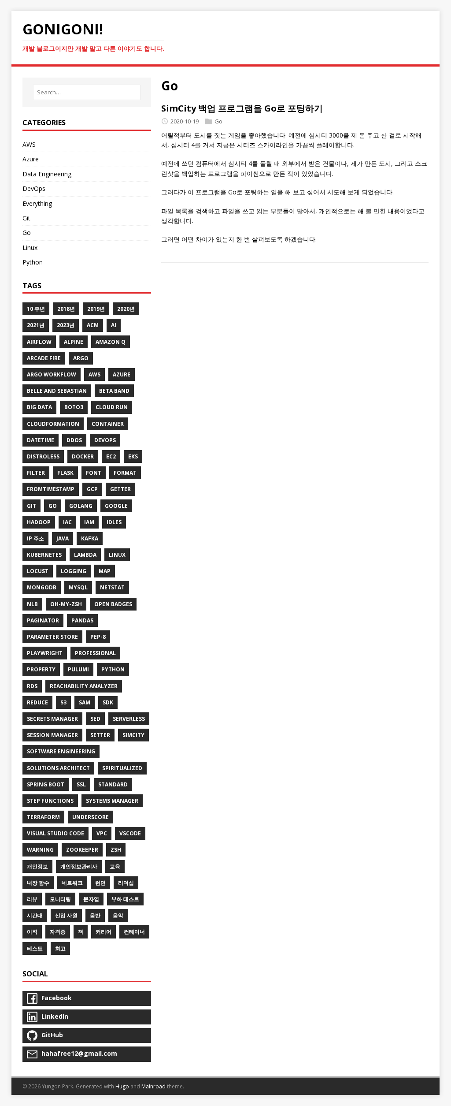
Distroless (43, 456)
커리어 (103, 931)
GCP (92, 489)
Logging (73, 571)
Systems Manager (112, 800)
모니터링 (60, 899)
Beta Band (114, 391)
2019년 (96, 309)
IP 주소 (35, 538)
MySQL (78, 587)
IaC (67, 522)
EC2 (111, 456)
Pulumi (78, 669)
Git (26, 218)
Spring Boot (45, 784)
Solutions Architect (58, 768)
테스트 (35, 948)
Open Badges (113, 604)
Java (62, 538)
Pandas (82, 620)
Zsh (116, 849)
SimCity (133, 735)
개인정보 (37, 866)
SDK (108, 702)
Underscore (90, 817)
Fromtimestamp (50, 489)
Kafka (89, 538)
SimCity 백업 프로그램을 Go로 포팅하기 (242, 108)
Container (108, 424)
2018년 (66, 309)
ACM (93, 325)
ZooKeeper (82, 849)
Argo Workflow (51, 374)
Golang (80, 506)
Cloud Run (112, 407)
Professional (95, 653)
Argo (81, 358)
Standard (113, 784)
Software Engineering (61, 751)
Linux (29, 247)
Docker (83, 456)
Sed (95, 718)
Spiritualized (122, 768)
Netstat (112, 587)
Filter (36, 473)
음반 (95, 915)
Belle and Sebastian (57, 391)
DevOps (33, 188)
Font (93, 473)
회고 (60, 948)
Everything (37, 203)
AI (113, 325)
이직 (32, 931)
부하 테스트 (125, 899)
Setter (100, 735)
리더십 (126, 882)
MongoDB (41, 587)
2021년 (35, 325)
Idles (114, 522)
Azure (30, 159)
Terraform (43, 817)
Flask (65, 473)
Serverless (129, 718)
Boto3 (73, 407)
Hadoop (39, 522)
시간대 (35, 915)
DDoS (74, 440)
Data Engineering (46, 174)
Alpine (73, 342)
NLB (32, 604)
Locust (37, 571)
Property (41, 669)
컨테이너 (134, 931)
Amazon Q (111, 342)
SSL (81, 784)
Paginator (43, 620)
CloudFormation (53, 424)
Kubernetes (44, 555)
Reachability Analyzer (84, 686)
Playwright (45, 653)
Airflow (39, 342)
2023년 (65, 325)
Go (218, 121)
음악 (118, 915)
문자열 (91, 899)
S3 (63, 702)
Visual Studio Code (55, 833)
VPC (101, 833)
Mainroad (153, 1086)
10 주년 (36, 309)
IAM (89, 522)
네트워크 (72, 882)
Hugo (122, 1086)
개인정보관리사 (78, 866)
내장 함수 (38, 882)
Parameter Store (52, 637)
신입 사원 (66, 915)
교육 (115, 866)
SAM (84, 702)
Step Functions (50, 800)
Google (116, 506)
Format (125, 473)
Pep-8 (98, 637)
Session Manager (52, 735)
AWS (29, 144)
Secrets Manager (52, 718)
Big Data (39, 407)
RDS (32, 686)
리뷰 (32, 899)
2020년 (126, 309)
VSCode (130, 833)
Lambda (85, 555)
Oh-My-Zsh (66, 604)
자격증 (58, 931)
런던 (100, 882)
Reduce (37, 702)
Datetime (40, 440)
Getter (120, 489)
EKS (133, 456)
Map (105, 571)
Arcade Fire (44, 358)
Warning (40, 849)
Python (32, 262)
